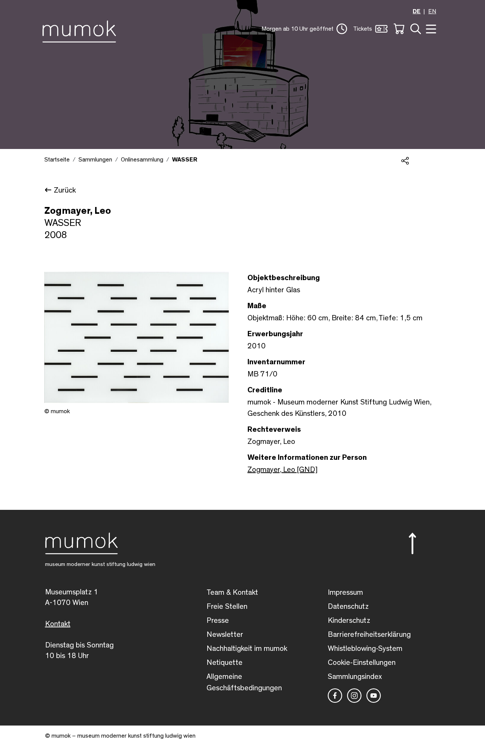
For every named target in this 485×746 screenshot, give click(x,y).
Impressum (345, 592)
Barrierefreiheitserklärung (369, 634)
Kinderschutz (349, 620)
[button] (304, 28)
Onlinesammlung (142, 160)
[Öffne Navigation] (430, 28)
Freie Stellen (227, 606)
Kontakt (57, 624)
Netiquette (224, 662)
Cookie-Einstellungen (362, 662)
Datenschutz (348, 606)
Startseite (57, 160)
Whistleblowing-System (365, 648)
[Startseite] (81, 30)
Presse (218, 620)
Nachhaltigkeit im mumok (247, 648)
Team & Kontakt (232, 592)
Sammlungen (95, 160)
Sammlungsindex (355, 676)
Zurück (65, 190)
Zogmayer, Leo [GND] (282, 469)
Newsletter (225, 634)
